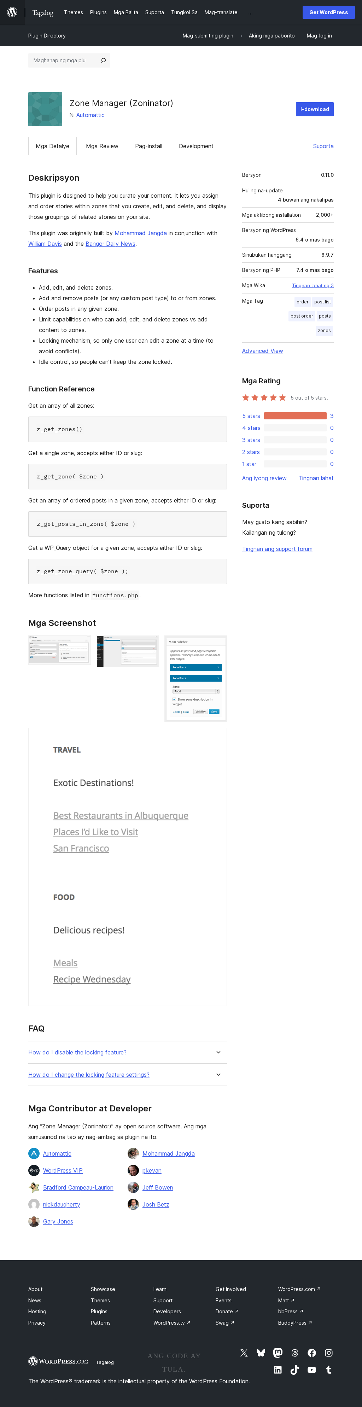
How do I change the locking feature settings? (89, 1074)
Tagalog (105, 1362)
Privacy (37, 1323)
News (34, 1300)
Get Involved (231, 1289)
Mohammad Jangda (141, 233)
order (303, 301)
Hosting (37, 1311)
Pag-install (148, 146)
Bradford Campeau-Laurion (78, 1187)
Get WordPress (328, 12)
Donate (227, 1311)
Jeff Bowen (157, 1187)
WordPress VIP (63, 1170)
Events (224, 1300)
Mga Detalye (52, 146)
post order (302, 316)
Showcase (103, 1289)
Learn (160, 1289)
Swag (225, 1323)
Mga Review (102, 146)
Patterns (101, 1323)
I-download (314, 109)
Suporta (323, 146)
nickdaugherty (61, 1204)
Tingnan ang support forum (277, 548)
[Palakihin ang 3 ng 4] (217, 645)
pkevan (152, 1170)
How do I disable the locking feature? (77, 1052)
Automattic (90, 114)
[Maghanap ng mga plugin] (103, 60)
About (35, 1289)
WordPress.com (299, 1289)
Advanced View (262, 350)
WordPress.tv (172, 1323)
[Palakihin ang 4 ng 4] (217, 737)
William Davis (45, 243)
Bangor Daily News (110, 243)
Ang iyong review (264, 478)
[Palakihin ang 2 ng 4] (149, 645)
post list (322, 301)
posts (325, 316)
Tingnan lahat (316, 478)
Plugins (99, 1311)
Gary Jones (58, 1221)
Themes (100, 1300)
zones (324, 330)
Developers (167, 1311)
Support (163, 1300)
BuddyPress (295, 1323)
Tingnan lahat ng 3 (313, 285)
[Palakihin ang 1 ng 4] (81, 645)
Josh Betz (155, 1204)
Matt (286, 1300)
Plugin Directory (47, 36)
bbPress (291, 1311)
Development (196, 146)
